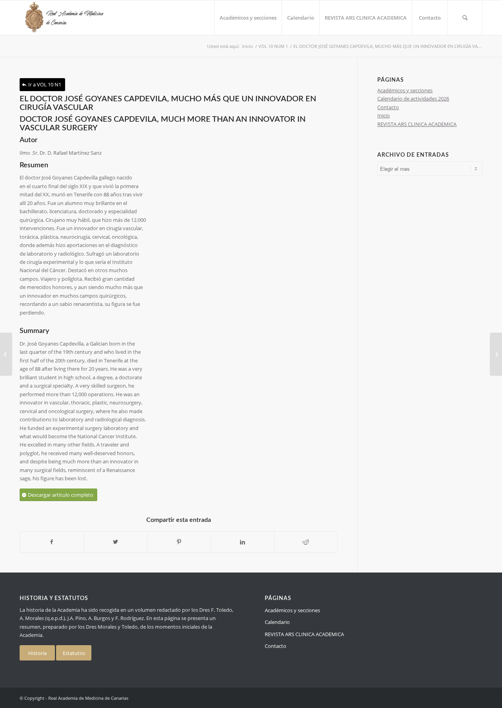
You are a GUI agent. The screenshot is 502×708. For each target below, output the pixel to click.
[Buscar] (464, 17)
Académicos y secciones (405, 90)
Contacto (388, 107)
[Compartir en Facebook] (52, 542)
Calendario (277, 622)
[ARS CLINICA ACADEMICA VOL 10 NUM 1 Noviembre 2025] (6, 354)
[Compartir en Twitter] (115, 542)
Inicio (383, 115)
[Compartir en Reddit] (306, 542)
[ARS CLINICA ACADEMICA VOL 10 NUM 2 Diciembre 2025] (496, 354)
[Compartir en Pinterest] (179, 542)
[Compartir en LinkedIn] (242, 542)
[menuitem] (248, 17)
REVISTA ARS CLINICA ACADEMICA (417, 124)
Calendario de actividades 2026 (413, 98)
